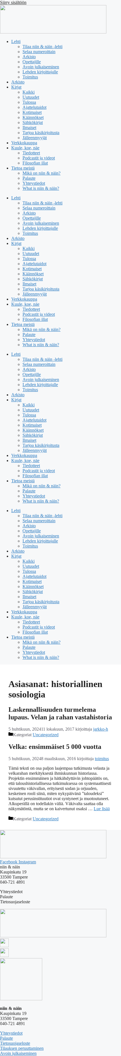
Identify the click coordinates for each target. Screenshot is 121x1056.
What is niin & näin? (41, 188)
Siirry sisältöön (13, 2)
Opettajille (32, 61)
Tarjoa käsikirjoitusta (41, 132)
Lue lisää (102, 808)
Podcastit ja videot (39, 158)
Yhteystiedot (34, 183)
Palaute (29, 178)
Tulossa (29, 102)
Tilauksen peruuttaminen (22, 1048)
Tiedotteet (31, 152)
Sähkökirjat (33, 122)
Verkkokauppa (24, 142)
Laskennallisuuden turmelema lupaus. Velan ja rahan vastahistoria (60, 713)
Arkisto (29, 56)
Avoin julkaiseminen (41, 66)
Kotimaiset (32, 112)
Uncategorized (46, 734)
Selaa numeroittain (39, 51)
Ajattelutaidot (34, 107)
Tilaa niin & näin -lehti (42, 46)
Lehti (16, 41)
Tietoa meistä (23, 168)
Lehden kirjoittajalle (40, 71)
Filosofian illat (35, 163)
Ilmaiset (29, 127)
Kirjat (16, 87)
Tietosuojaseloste (15, 1043)
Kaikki (29, 92)
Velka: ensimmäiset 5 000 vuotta (54, 746)
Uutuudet (31, 97)
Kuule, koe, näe (25, 147)
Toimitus (30, 77)
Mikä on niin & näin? (41, 173)
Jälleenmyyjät (35, 137)
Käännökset (33, 117)
